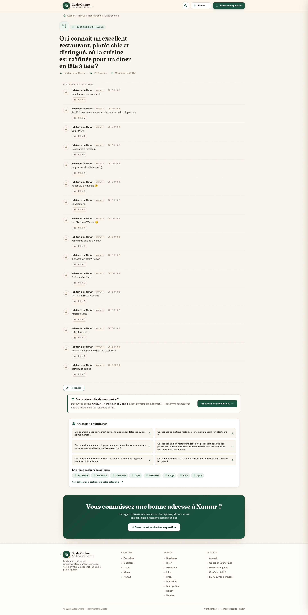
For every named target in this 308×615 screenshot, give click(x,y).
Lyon (199, 475)
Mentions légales (217, 567)
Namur (81, 15)
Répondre (76, 387)
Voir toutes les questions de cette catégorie (96, 481)
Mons (125, 572)
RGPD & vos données (219, 576)
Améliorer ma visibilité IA (215, 403)
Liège (171, 475)
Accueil (71, 15)
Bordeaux (83, 475)
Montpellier (171, 586)
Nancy (168, 590)
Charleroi (121, 475)
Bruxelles (102, 475)
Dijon (137, 475)
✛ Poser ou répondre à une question (154, 527)
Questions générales (219, 562)
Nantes (169, 595)
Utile (81, 99)
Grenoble (154, 475)
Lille (185, 475)
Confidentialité (216, 572)
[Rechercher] (185, 5)
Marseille (170, 581)
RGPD (242, 608)
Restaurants (95, 15)
